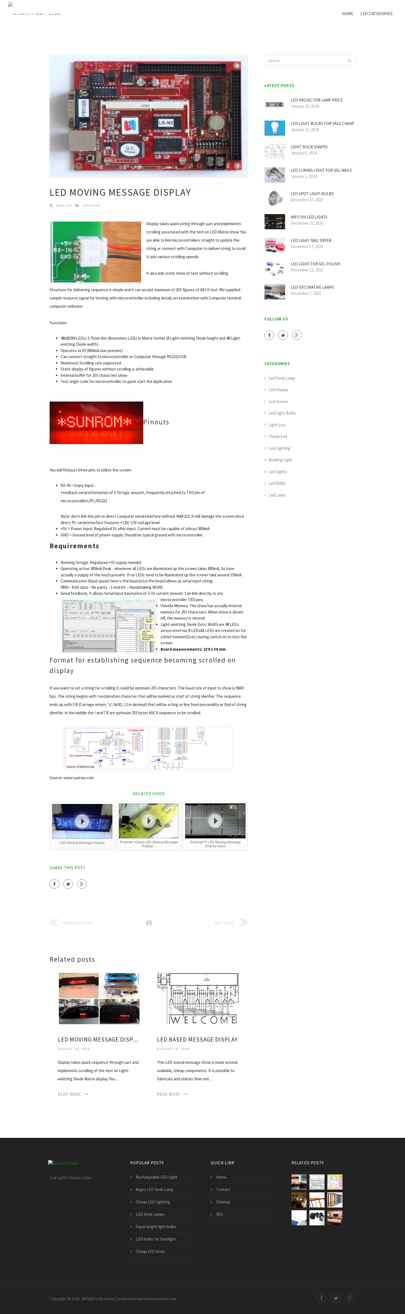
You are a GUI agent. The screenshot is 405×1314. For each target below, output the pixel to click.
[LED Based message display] (198, 998)
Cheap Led (278, 436)
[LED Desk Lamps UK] (334, 1217)
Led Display (91, 205)
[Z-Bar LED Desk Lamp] (317, 1199)
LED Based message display (197, 1039)
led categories (376, 13)
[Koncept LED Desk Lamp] (299, 1217)
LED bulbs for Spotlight (156, 1239)
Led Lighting (279, 448)
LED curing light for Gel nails (321, 170)
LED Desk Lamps (150, 1214)
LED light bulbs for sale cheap (322, 123)
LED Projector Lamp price (317, 100)
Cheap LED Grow (150, 1251)
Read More (69, 1094)
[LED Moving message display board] (99, 998)
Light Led (277, 424)
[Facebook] (54, 884)
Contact (223, 1189)
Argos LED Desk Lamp (155, 1189)
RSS (219, 1214)
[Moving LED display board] (334, 1182)
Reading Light (281, 459)
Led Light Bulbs (282, 413)
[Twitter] (68, 884)
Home (347, 13)
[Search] (349, 60)
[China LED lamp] (34, 9)
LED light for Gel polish (315, 263)
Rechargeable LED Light (156, 1177)
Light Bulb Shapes (309, 146)
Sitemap (223, 1201)
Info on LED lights (309, 217)
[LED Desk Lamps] (334, 1199)
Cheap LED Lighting (153, 1201)
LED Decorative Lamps (312, 287)
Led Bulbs (277, 483)
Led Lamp (277, 495)
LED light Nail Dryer (311, 240)
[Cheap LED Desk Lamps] (317, 1217)
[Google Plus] (82, 884)
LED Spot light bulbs (312, 193)
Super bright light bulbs (156, 1226)
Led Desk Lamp (282, 378)
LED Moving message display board (99, 1039)
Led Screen (278, 401)
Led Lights (278, 471)
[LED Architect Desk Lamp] (299, 1199)
